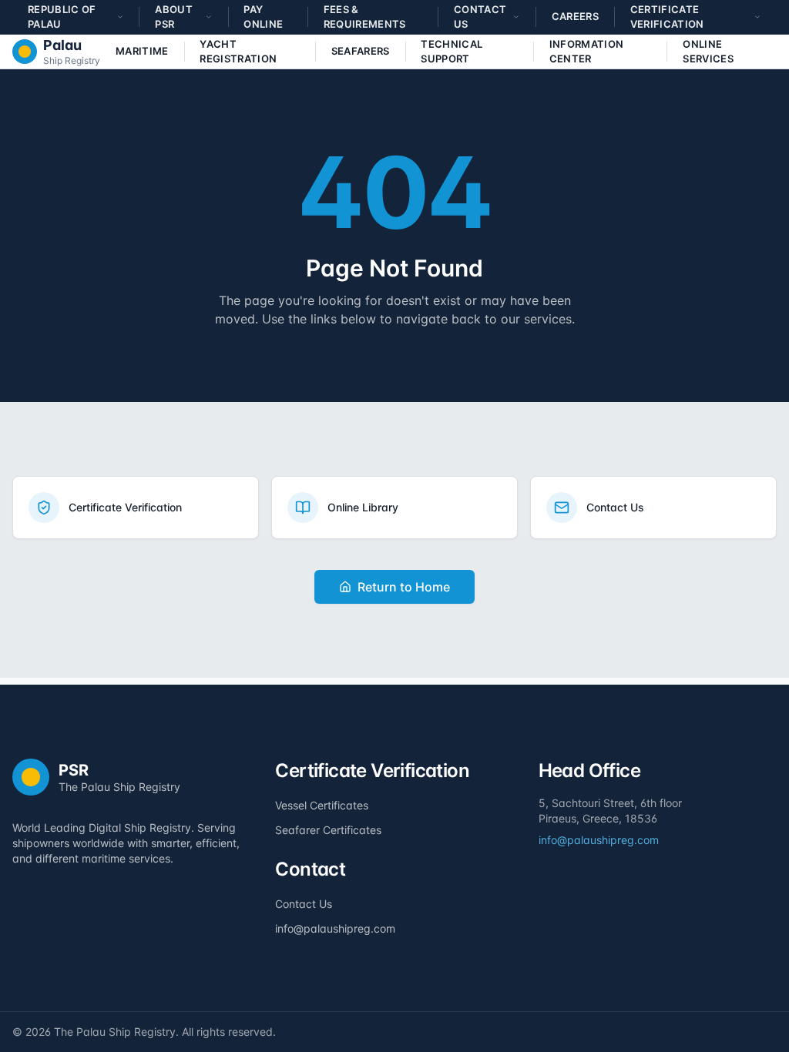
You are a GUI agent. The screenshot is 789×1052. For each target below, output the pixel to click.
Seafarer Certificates (328, 829)
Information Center (586, 51)
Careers (575, 16)
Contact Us (303, 903)
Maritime (142, 51)
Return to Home (404, 587)
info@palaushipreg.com (335, 928)
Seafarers (360, 51)
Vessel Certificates (321, 805)
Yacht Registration (238, 51)
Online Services (708, 51)
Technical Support (451, 51)
